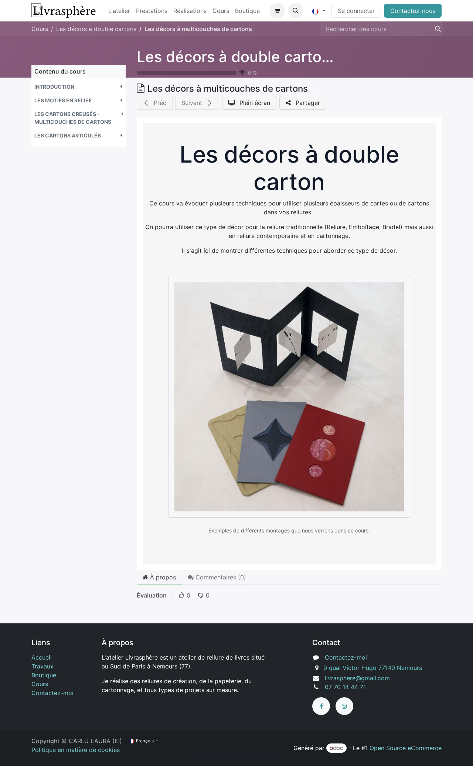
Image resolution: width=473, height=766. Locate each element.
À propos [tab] (162, 577)
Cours (39, 29)
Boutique (43, 675)
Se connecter (356, 10)
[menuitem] (119, 10)
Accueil (41, 657)
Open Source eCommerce (406, 748)
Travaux (42, 666)
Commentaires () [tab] (220, 577)
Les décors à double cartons (237, 57)
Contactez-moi (52, 693)
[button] (295, 10)
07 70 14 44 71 (345, 687)
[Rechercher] (436, 29)
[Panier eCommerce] (277, 10)
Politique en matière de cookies (75, 749)
